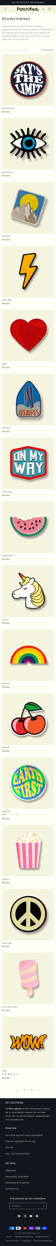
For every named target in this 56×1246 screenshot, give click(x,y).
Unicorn (5, 620)
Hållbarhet (10, 1170)
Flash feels (7, 300)
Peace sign (7, 943)
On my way (7, 492)
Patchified (26, 1233)
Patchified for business (17, 1182)
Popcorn (5, 879)
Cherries (6, 747)
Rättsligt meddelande (43, 1241)
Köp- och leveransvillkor (17, 1153)
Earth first (6, 811)
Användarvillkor (12, 1241)
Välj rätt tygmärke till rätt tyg (20, 1141)
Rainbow (6, 683)
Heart (4, 364)
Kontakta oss (12, 1188)
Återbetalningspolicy (24, 1236)
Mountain (6, 236)
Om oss (9, 1147)
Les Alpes (6, 428)
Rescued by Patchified (16, 1176)
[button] (5, 9)
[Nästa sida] (39, 1090)
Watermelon (7, 556)
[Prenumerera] (43, 1206)
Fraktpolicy (26, 1241)
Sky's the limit (8, 108)
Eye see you (7, 172)
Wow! (4, 1071)
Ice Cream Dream (10, 1007)
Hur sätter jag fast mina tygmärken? (24, 1135)
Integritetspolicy (42, 1236)
